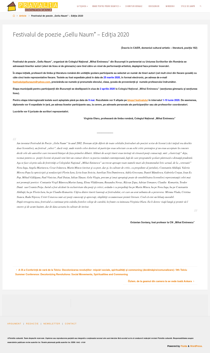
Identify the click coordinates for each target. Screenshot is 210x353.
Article (22, 15)
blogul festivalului (137, 100)
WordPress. (196, 346)
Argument (14, 323)
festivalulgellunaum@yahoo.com (31, 82)
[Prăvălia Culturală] (32, 6)
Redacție (32, 323)
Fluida (183, 346)
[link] (200, 6)
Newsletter (51, 323)
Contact (71, 323)
